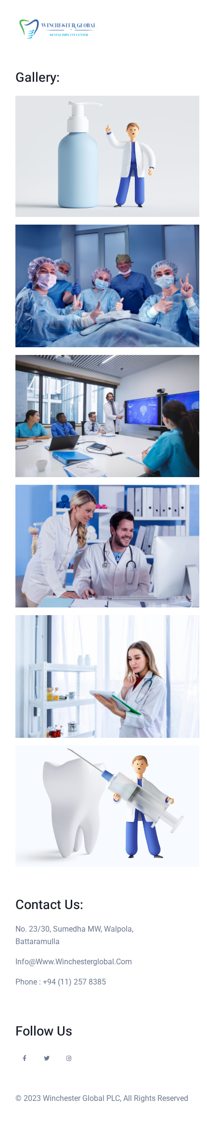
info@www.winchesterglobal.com (73, 961)
